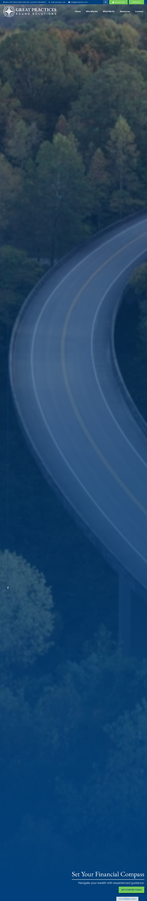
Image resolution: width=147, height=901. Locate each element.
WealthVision (136, 2)
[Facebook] (105, 2)
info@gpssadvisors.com (79, 2)
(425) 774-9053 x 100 (58, 2)
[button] (78, 11)
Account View (120, 2)
